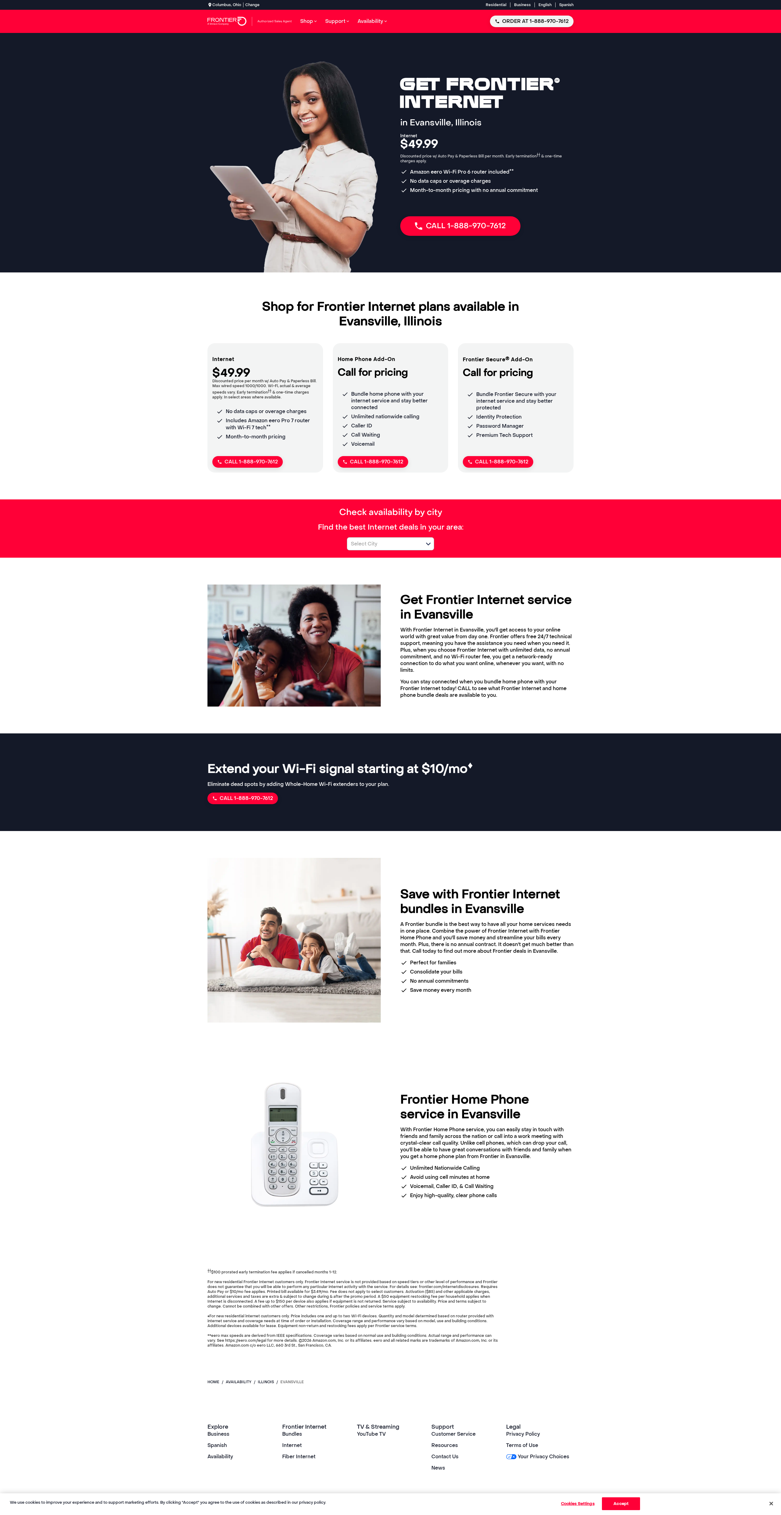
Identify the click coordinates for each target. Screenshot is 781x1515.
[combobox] (383, 544)
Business (522, 4)
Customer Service (453, 1434)
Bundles (292, 1434)
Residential (496, 4)
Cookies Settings (578, 1503)
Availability (220, 1456)
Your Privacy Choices (543, 1456)
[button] (428, 544)
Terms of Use (522, 1445)
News (438, 1468)
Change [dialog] (252, 4)
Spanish (566, 4)
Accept (621, 1503)
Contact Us (445, 1456)
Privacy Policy (523, 1434)
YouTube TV (371, 1434)
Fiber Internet (298, 1456)
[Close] (771, 1503)
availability (238, 1382)
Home (213, 1382)
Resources (444, 1445)
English (545, 4)
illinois (266, 1382)
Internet (292, 1445)
